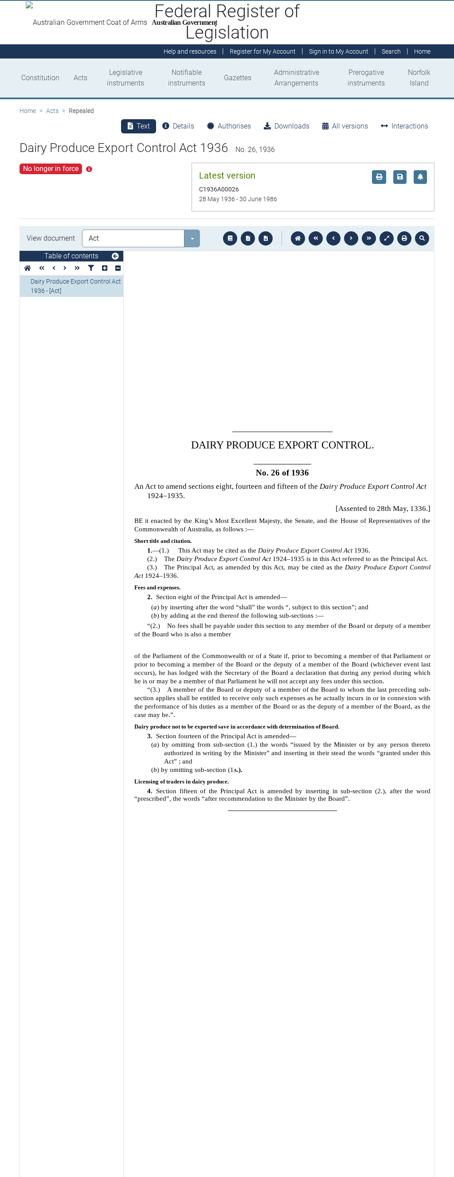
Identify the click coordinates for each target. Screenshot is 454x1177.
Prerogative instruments (366, 77)
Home (28, 110)
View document (51, 238)
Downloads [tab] (291, 126)
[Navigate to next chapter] (369, 238)
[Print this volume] (404, 238)
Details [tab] (183, 126)
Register (263, 51)
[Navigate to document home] (298, 238)
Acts (80, 78)
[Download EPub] (230, 238)
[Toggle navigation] (115, 256)
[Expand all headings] (104, 268)
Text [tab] (143, 126)
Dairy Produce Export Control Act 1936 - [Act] (76, 286)
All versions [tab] (350, 126)
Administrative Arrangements (296, 77)
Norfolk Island (419, 77)
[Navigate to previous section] (333, 238)
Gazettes (237, 78)
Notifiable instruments (186, 77)
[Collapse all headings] (118, 268)
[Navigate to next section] (351, 238)
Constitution (40, 78)
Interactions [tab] (409, 126)
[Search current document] (422, 238)
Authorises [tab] (234, 126)
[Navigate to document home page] (27, 268)
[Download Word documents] (265, 238)
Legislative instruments (125, 77)
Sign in (338, 51)
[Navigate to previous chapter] (316, 238)
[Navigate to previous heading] (53, 268)
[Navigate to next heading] (64, 268)
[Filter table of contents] (91, 268)
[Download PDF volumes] (248, 238)
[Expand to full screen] (387, 238)
